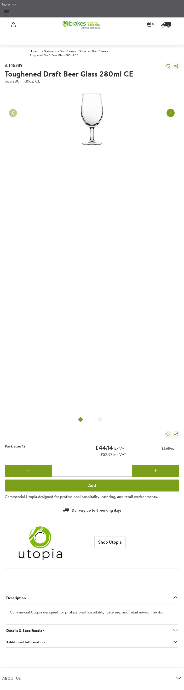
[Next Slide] (170, 113)
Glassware (50, 51)
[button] (92, 678)
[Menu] (6, 13)
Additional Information (25, 642)
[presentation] (92, 614)
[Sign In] (13, 25)
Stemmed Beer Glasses (93, 51)
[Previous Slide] (13, 113)
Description (16, 597)
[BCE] (81, 25)
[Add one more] (155, 471)
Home (33, 51)
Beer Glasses (68, 51)
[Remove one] (28, 471)
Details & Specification (25, 630)
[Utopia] (40, 542)
